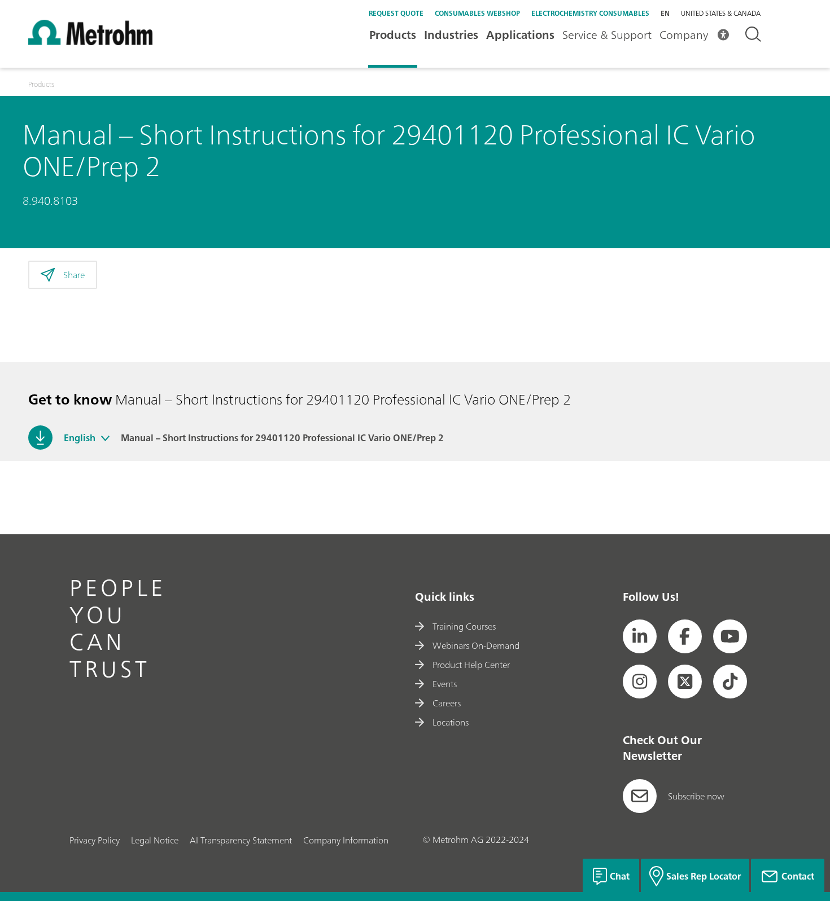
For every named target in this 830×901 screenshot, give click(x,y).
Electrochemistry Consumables (590, 13)
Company (683, 35)
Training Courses (464, 626)
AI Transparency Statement (241, 840)
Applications (520, 35)
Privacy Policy (94, 840)
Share (74, 275)
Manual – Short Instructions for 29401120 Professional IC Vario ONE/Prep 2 (282, 438)
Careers (447, 703)
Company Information (345, 840)
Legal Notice (154, 840)
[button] (105, 438)
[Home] (90, 42)
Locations (451, 722)
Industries (451, 35)
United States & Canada (721, 13)
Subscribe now (696, 796)
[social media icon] (640, 636)
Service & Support (607, 35)
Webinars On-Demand (476, 645)
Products (392, 35)
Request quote (396, 13)
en (665, 13)
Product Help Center (471, 664)
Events (445, 684)
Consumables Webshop (477, 13)
